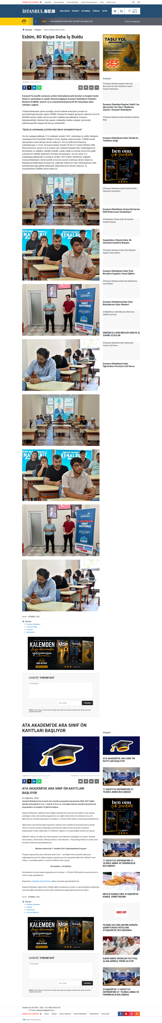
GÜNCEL (96, 11)
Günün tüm (132, 21)
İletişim (54, 1014)
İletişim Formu (111, 2)
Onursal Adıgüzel (33, 912)
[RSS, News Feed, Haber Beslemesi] (137, 1014)
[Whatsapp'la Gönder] (39, 87)
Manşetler (48, 2)
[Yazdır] (80, 87)
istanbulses (31, 632)
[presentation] (30, 21)
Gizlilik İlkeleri (94, 1014)
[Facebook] (24, 87)
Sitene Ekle (105, 1014)
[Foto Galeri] (138, 2)
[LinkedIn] (34, 87)
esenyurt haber (32, 627)
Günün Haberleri (59, 2)
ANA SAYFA (65, 11)
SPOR (104, 11)
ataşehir (29, 907)
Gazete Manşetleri (72, 2)
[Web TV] (133, 2)
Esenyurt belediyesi (33, 624)
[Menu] (115, 11)
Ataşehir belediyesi (33, 904)
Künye (102, 2)
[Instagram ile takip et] (131, 1014)
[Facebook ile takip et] (120, 1014)
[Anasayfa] (41, 2)
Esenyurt (38, 30)
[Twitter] (29, 87)
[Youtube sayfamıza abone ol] (126, 1014)
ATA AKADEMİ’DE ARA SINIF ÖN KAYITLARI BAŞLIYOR (71, 21)
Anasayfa (28, 30)
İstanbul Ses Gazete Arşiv (89, 2)
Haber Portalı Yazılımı (33, 1020)
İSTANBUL (86, 11)
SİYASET (75, 11)
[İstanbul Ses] (39, 11)
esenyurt (30, 629)
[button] (86, 87)
